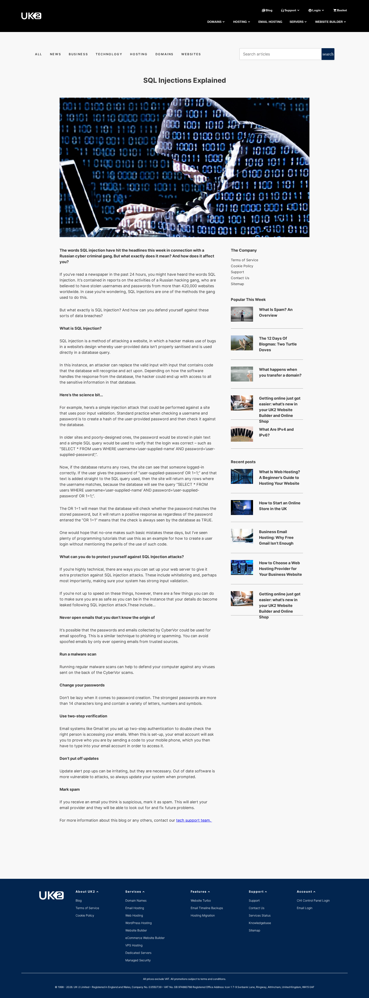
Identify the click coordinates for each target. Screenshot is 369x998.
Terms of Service (244, 260)
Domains (214, 21)
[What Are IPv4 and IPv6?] (242, 433)
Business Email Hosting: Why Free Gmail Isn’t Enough (276, 537)
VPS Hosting (133, 945)
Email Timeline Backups (207, 908)
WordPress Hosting (138, 923)
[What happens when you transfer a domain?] (242, 374)
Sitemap (237, 284)
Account (304, 891)
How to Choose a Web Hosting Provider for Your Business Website (280, 569)
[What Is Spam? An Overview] (242, 314)
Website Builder (329, 21)
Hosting (240, 21)
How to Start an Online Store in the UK (279, 506)
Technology (109, 54)
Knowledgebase (260, 923)
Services (133, 891)
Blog (79, 900)
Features (199, 891)
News (55, 54)
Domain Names (135, 900)
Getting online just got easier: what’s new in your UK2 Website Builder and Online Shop (279, 404)
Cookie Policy (242, 266)
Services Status (260, 915)
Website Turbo (201, 900)
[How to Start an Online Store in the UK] (242, 507)
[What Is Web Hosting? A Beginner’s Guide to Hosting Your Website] (242, 476)
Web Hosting (134, 915)
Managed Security (138, 960)
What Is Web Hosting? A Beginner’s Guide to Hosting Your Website (279, 478)
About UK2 (85, 891)
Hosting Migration (203, 915)
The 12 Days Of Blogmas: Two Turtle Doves (278, 344)
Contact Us (240, 278)
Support (237, 272)
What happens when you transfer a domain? (280, 372)
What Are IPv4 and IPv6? (276, 432)
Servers (296, 21)
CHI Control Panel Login (313, 900)
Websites (191, 54)
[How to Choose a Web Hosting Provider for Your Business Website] (242, 567)
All (38, 54)
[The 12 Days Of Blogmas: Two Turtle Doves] (242, 342)
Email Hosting (270, 21)
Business (78, 54)
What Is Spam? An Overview (276, 312)
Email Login (304, 908)
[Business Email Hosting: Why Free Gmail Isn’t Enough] (242, 536)
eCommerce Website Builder (145, 938)
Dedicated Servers (138, 952)
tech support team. (194, 820)
